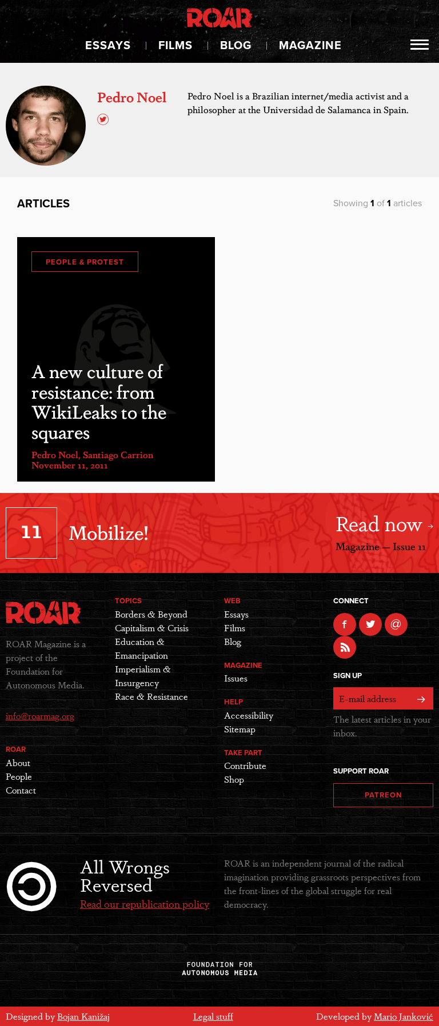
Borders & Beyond (151, 613)
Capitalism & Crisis (152, 627)
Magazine (310, 46)
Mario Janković (403, 1016)
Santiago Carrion (118, 454)
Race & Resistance (151, 696)
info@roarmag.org (40, 715)
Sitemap (240, 728)
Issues (236, 677)
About (18, 762)
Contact (21, 789)
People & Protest (85, 262)
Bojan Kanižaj (83, 1016)
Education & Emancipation (141, 648)
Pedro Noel (54, 454)
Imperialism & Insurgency (143, 675)
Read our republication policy (144, 903)
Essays (108, 46)
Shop (234, 778)
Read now (382, 522)
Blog (236, 46)
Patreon (383, 795)
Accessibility (248, 715)
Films (175, 46)
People (19, 776)
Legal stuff (213, 1016)
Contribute (245, 765)
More (420, 44)
